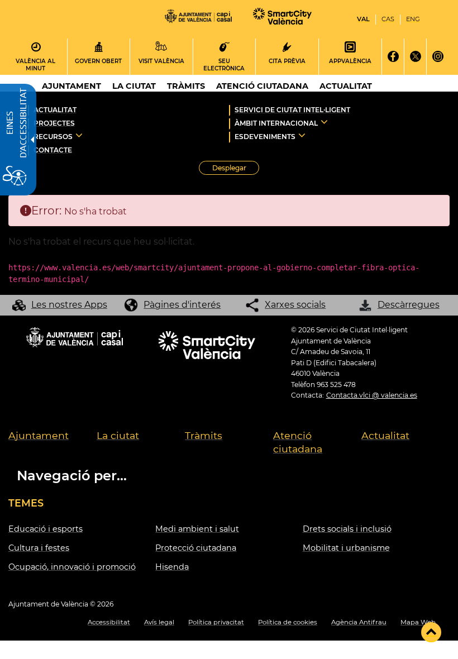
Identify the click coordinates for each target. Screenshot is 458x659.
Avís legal (159, 622)
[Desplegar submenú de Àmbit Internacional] (324, 121)
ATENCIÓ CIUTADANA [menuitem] (262, 86)
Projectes (54, 123)
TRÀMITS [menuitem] (186, 86)
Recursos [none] (53, 136)
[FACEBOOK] (393, 57)
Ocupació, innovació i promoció (72, 567)
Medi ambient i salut (197, 529)
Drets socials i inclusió (347, 529)
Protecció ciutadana (195, 548)
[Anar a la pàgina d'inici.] (198, 19)
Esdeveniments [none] (265, 136)
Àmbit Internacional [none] (276, 123)
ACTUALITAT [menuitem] (345, 86)
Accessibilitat (109, 622)
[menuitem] (52, 442)
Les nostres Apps (69, 304)
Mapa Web (418, 622)
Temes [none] (26, 503)
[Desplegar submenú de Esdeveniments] (302, 135)
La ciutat (118, 435)
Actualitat (55, 110)
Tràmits (203, 435)
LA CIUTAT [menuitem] (134, 86)
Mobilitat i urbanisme (346, 548)
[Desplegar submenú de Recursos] (79, 135)
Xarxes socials (295, 304)
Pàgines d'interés (182, 304)
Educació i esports (45, 529)
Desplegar (235, 169)
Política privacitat (216, 622)
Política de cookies (287, 622)
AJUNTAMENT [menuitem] (71, 86)
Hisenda (172, 567)
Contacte (53, 150)
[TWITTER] (415, 57)
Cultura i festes (38, 548)
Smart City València (284, 17)
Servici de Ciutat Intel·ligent (292, 110)
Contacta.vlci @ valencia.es (371, 395)
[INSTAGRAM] (438, 57)
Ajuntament (38, 435)
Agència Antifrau (359, 622)
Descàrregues (409, 304)
